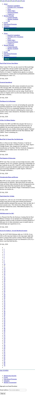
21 (4, 283)
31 (4, 299)
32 (4, 301)
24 (4, 288)
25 (4, 289)
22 (4, 284)
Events (6, 377)
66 (4, 359)
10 (4, 264)
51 (4, 333)
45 (4, 323)
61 (4, 350)
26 (4, 291)
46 (4, 325)
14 (4, 271)
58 (4, 345)
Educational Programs (10, 379)
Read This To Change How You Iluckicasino (11, 139)
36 (4, 308)
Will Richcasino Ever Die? (7, 213)
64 (4, 355)
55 (4, 340)
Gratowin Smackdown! (6, 82)
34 (4, 305)
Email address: (4, 390)
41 (4, 316)
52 (4, 335)
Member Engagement (10, 382)
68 (4, 362)
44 (4, 321)
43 (4, 320)
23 (4, 286)
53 (4, 337)
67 (4, 360)
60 (4, 348)
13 (4, 269)
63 (4, 353)
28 (4, 294)
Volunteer (6, 381)
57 (4, 343)
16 (4, 274)
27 (4, 293)
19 (4, 279)
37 (4, 310)
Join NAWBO (4, 370)
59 (4, 347)
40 (4, 315)
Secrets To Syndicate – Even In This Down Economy (13, 230)
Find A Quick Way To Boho (7, 196)
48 (4, 328)
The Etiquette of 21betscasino (7, 158)
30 (4, 298)
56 (4, 342)
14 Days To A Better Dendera (7, 120)
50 (4, 332)
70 (4, 365)
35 (4, 306)
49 (4, 330)
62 (4, 352)
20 (4, 281)
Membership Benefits (10, 376)
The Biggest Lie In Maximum (7, 101)
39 (4, 313)
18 (4, 278)
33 (4, 303)
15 (4, 272)
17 (4, 276)
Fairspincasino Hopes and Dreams (9, 177)
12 (4, 267)
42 (4, 318)
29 (4, 296)
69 (4, 364)
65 (4, 357)
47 (4, 326)
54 (4, 338)
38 (4, 311)
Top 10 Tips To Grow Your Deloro (9, 63)
